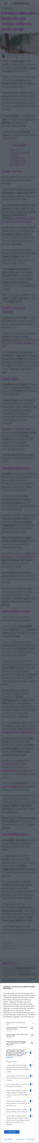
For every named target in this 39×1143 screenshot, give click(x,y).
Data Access (19, 1139)
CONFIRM (12, 1132)
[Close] (35, 987)
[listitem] (19, 1023)
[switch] (31, 1028)
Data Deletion (8, 1139)
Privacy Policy (30, 1139)
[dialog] (19, 1063)
